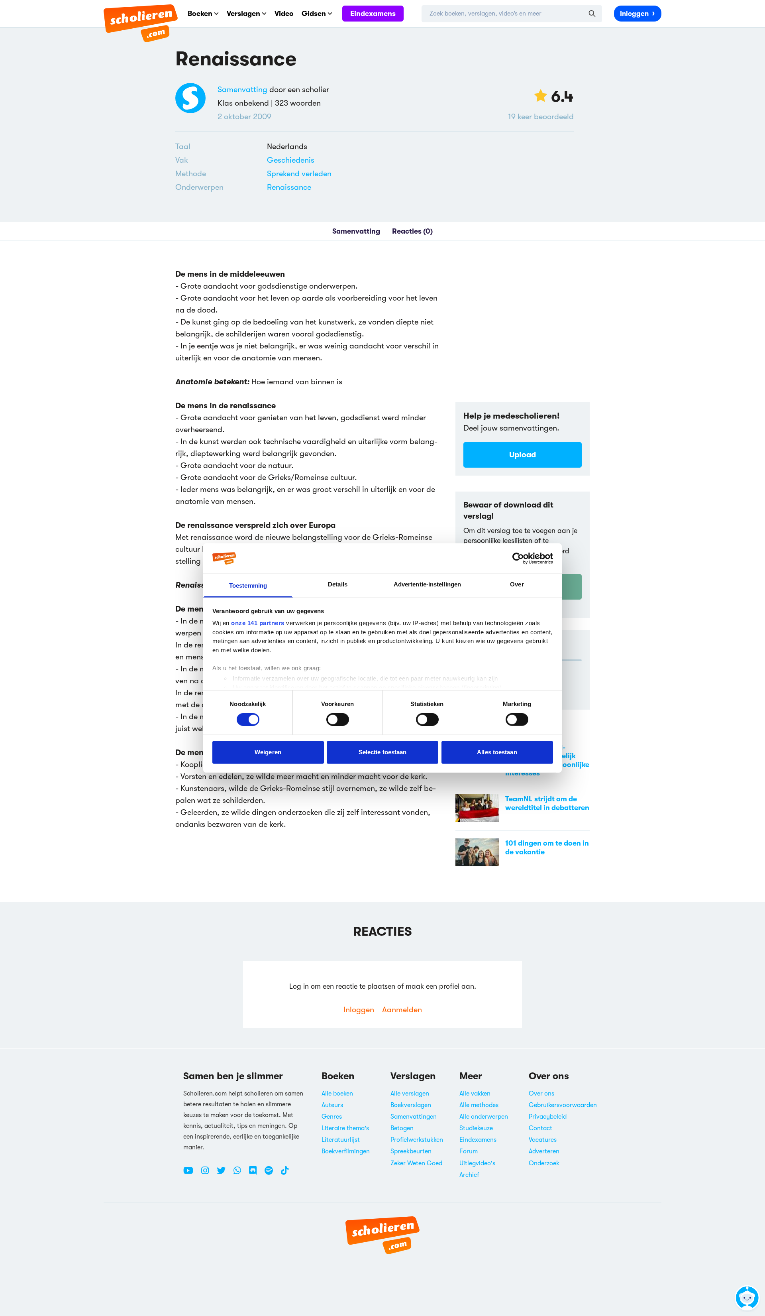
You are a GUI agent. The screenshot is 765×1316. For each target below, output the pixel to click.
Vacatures (543, 1139)
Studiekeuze (476, 1128)
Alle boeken (337, 1093)
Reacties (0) (412, 231)
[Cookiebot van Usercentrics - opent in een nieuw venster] (518, 559)
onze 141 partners (257, 623)
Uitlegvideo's (477, 1163)
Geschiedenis (290, 160)
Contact (540, 1128)
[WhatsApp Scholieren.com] (240, 1173)
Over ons (541, 1093)
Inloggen (634, 14)
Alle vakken (474, 1093)
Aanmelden (402, 1009)
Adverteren (544, 1151)
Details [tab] (337, 584)
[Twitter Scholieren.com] (224, 1173)
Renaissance (289, 187)
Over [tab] (517, 584)
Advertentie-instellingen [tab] (427, 584)
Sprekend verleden (299, 173)
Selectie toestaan (383, 752)
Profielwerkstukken (416, 1139)
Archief (469, 1174)
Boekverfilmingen (346, 1151)
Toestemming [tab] (248, 585)
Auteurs (332, 1105)
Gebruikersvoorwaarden (563, 1105)
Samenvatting (242, 89)
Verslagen (243, 14)
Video (284, 14)
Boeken (200, 14)
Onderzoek (544, 1163)
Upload (522, 454)
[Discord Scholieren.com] (256, 1173)
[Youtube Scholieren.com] (191, 1173)
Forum (468, 1151)
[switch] (337, 719)
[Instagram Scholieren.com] (208, 1173)
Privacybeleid (548, 1116)
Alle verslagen (409, 1093)
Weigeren (268, 752)
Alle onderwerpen (483, 1116)
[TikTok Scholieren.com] (284, 1173)
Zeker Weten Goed (416, 1163)
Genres (332, 1116)
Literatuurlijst (341, 1139)
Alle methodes (478, 1105)
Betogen (402, 1128)
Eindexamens (373, 14)
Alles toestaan (497, 752)
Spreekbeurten (411, 1151)
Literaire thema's (345, 1128)
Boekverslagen (410, 1105)
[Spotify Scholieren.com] (272, 1173)
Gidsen (314, 14)
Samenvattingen (413, 1116)
